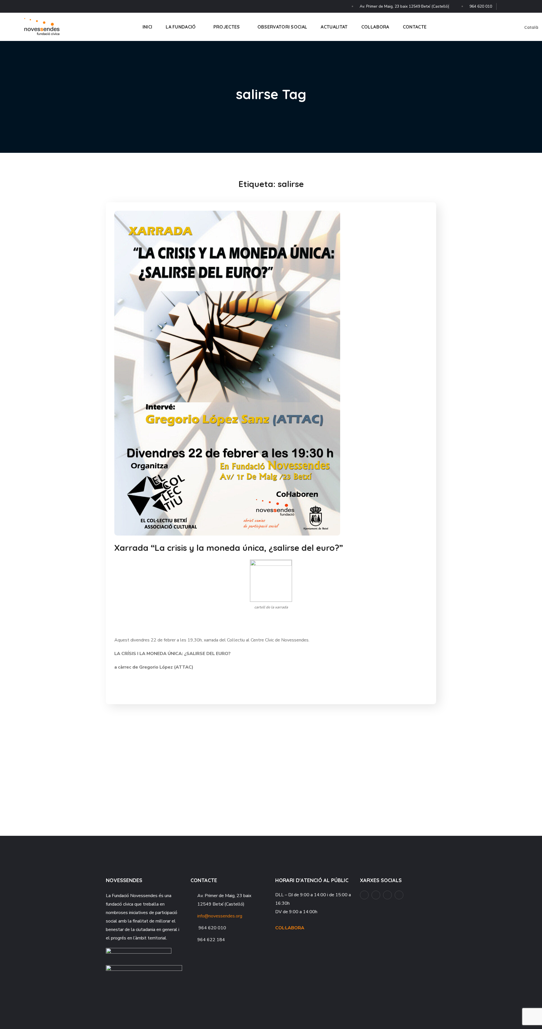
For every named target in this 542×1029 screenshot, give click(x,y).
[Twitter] (534, 5)
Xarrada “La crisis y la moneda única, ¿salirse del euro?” (228, 547)
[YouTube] (514, 5)
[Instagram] (524, 5)
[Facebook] (505, 5)
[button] (500, 27)
